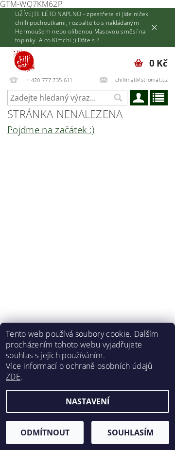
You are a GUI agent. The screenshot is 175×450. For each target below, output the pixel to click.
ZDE (13, 376)
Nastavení (87, 401)
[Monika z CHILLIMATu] (28, 59)
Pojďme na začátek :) (50, 129)
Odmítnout (45, 432)
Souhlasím (130, 432)
